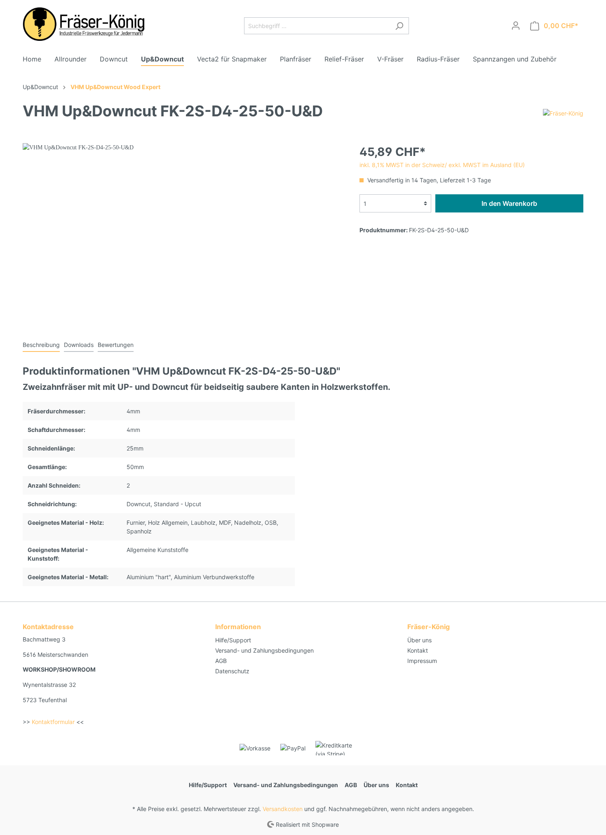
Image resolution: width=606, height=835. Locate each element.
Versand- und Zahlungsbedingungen (264, 650)
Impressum (422, 660)
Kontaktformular (53, 721)
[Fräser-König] (563, 112)
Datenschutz (232, 671)
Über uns (419, 640)
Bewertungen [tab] (116, 344)
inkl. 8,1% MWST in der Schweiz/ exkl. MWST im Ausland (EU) (442, 164)
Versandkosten (283, 808)
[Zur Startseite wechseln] (84, 24)
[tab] (41, 344)
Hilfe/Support (233, 640)
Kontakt (417, 650)
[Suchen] (399, 25)
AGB (221, 660)
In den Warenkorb (509, 203)
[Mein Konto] (515, 25)
